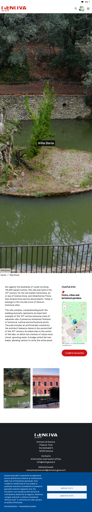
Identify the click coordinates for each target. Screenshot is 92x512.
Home (3, 275)
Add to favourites (75, 353)
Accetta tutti (66, 496)
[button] (74, 321)
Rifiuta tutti (67, 488)
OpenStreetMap (79, 343)
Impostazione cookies (28, 506)
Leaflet (67, 343)
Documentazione (10, 506)
